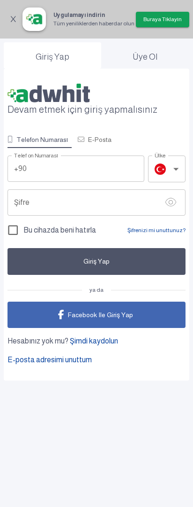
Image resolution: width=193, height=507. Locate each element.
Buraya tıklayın (162, 19)
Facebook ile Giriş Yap (100, 315)
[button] (167, 169)
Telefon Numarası (36, 155)
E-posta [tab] (99, 139)
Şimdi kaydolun (94, 341)
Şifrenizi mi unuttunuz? (156, 230)
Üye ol (145, 57)
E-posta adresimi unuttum (49, 360)
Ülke (160, 155)
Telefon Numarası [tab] (42, 139)
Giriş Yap (52, 57)
